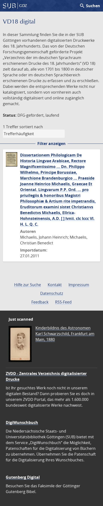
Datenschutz (51, 293)
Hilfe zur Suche (27, 284)
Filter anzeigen (51, 143)
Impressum (79, 284)
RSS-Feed (63, 302)
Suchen (89, 6)
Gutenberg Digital (23, 477)
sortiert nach (31, 126)
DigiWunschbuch (22, 422)
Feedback (39, 302)
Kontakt (55, 284)
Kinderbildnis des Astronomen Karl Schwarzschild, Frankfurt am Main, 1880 (64, 333)
